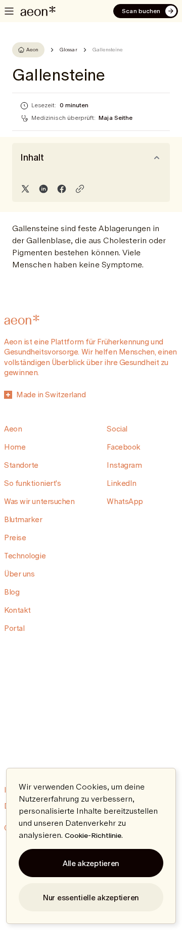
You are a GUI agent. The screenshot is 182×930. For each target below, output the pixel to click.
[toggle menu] (9, 11)
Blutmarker (23, 519)
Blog (11, 592)
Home (14, 447)
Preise (15, 537)
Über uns (19, 574)
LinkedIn (121, 483)
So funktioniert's (32, 483)
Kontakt (17, 610)
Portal (14, 628)
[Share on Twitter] (25, 189)
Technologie (25, 555)
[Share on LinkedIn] (43, 189)
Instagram (124, 465)
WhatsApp (125, 501)
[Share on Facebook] (62, 189)
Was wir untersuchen (39, 501)
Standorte (21, 465)
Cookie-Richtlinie (93, 835)
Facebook (123, 447)
